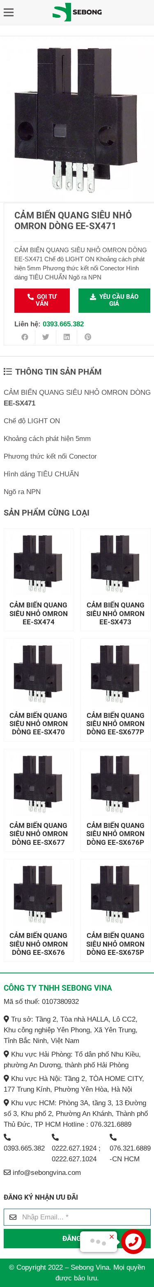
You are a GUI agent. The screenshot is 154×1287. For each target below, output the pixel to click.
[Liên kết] (76, 12)
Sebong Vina (90, 1267)
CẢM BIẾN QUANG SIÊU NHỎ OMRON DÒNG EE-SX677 (38, 833)
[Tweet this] (45, 337)
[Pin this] (87, 337)
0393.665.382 (63, 324)
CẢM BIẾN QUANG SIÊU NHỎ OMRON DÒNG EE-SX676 (38, 943)
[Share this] (24, 337)
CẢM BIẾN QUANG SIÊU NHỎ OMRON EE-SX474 (38, 613)
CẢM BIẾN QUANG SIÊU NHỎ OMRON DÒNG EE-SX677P (115, 723)
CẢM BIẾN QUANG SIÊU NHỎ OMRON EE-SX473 (115, 613)
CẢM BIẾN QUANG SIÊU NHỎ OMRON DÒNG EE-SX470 (38, 723)
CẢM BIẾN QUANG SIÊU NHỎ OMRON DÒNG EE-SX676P (115, 833)
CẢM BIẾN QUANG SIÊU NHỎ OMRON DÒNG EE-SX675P (115, 943)
